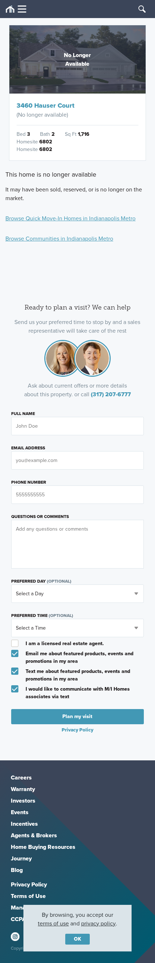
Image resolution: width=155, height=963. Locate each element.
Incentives (24, 824)
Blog (17, 870)
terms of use (53, 923)
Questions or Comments (40, 516)
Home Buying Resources (43, 847)
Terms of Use (28, 896)
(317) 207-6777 (111, 394)
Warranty (23, 789)
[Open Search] (142, 9)
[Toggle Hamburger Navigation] (16, 9)
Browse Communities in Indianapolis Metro (59, 238)
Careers (21, 777)
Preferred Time (42, 615)
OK (77, 939)
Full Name (23, 413)
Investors (23, 800)
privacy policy (98, 923)
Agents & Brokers (34, 835)
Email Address (28, 448)
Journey (21, 858)
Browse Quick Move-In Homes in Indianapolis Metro (70, 218)
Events (19, 812)
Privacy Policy (29, 884)
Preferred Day (41, 581)
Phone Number (28, 482)
